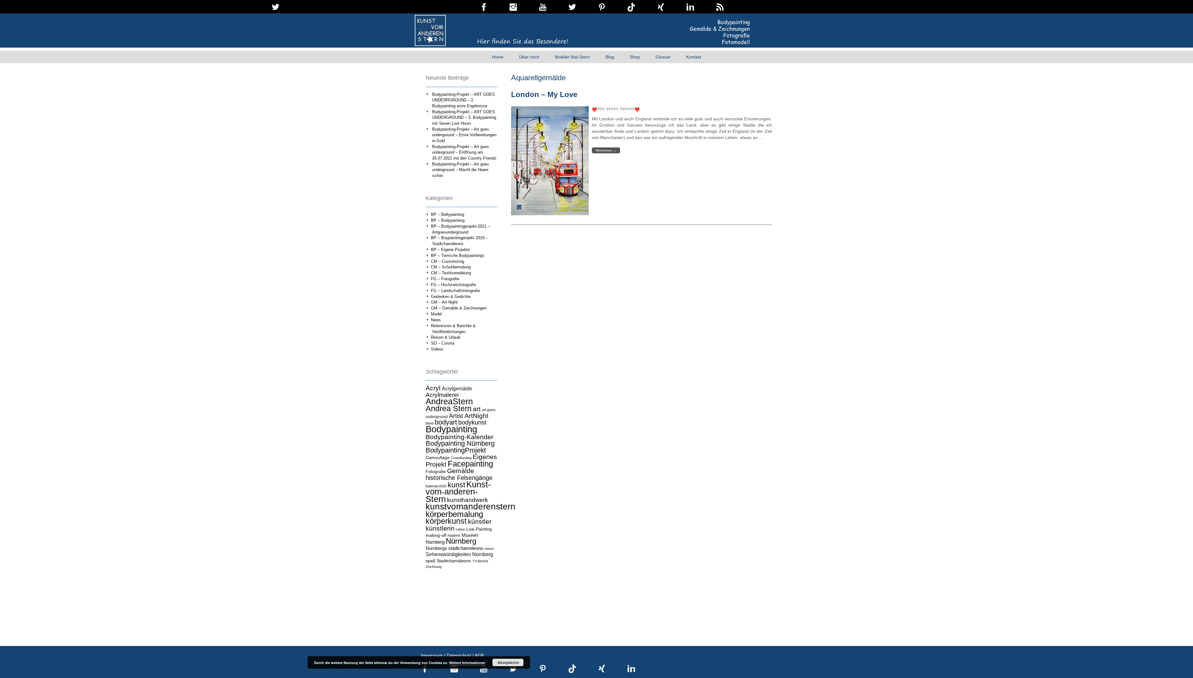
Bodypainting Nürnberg (460, 443)
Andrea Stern (449, 408)
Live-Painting (479, 529)
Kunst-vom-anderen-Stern (458, 492)
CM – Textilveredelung (451, 273)
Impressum (432, 655)
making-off (436, 535)
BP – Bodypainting (447, 220)
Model (436, 314)
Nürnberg (461, 541)
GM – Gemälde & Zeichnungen (459, 308)
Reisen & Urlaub (445, 337)
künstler (479, 521)
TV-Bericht (480, 561)
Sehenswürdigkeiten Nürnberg (459, 554)
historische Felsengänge (459, 477)
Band (429, 423)
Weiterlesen (606, 150)
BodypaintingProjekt (456, 450)
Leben (460, 529)
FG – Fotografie (445, 278)
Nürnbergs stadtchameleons (454, 548)
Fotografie (436, 471)
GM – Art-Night (444, 302)
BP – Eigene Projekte (450, 249)
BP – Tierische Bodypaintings (457, 255)
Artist (456, 415)
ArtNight (476, 415)
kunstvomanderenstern (470, 506)
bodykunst (472, 422)
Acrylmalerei (442, 395)
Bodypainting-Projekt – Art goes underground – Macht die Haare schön (460, 170)
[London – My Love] (550, 160)
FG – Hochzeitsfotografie (453, 284)
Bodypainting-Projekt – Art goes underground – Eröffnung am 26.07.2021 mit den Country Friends (464, 152)
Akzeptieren (508, 662)
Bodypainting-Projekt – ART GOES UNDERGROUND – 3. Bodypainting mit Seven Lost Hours (464, 117)
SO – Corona (442, 343)
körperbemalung (454, 514)
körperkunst (446, 521)
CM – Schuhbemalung (451, 267)
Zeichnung (433, 567)
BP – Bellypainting (447, 214)
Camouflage (438, 457)
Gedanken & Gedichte (451, 296)
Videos (437, 349)
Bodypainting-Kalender (459, 437)
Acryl (433, 388)
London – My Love (544, 94)
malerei (454, 535)
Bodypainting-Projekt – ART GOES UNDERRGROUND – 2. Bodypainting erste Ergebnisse (463, 100)
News (436, 320)
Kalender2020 (436, 486)
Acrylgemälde (457, 388)
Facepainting (470, 463)
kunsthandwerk (467, 500)
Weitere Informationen (467, 662)
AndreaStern (449, 401)
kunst (456, 485)
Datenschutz (459, 655)
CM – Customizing (447, 261)
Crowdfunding (461, 458)
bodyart (446, 422)
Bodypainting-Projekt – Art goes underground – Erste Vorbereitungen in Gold (464, 135)
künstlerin (440, 528)
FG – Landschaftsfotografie (455, 290)
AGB (479, 655)
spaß (431, 560)
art (477, 409)
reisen (489, 548)
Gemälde (460, 470)
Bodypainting (451, 429)
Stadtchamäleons (454, 560)
